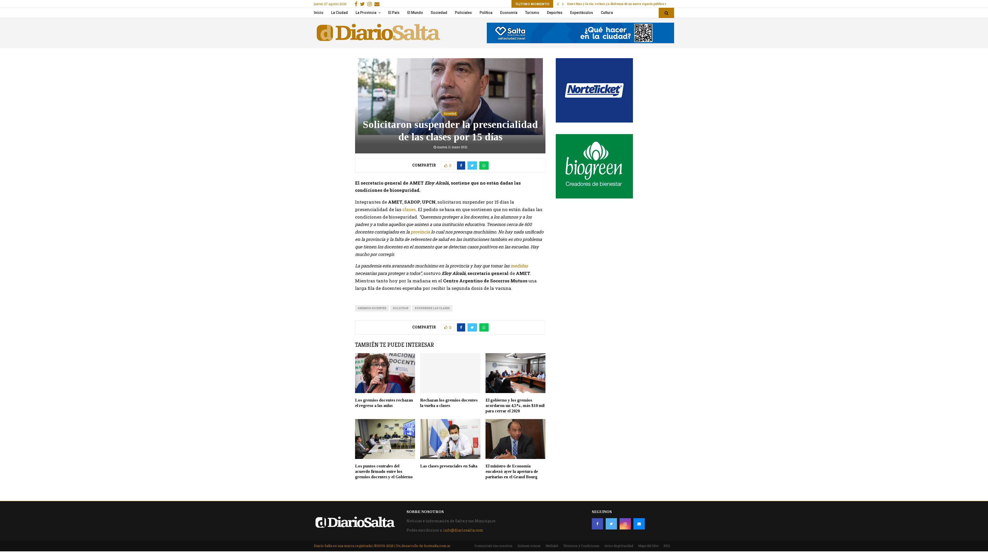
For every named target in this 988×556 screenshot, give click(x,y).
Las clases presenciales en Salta (448, 466)
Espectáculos (581, 13)
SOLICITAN (400, 308)
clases (408, 209)
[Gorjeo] (611, 523)
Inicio (318, 13)
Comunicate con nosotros (493, 546)
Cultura (607, 13)
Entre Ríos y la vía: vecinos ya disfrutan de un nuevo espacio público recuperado (624, 4)
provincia (420, 232)
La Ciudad (339, 13)
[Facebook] (597, 523)
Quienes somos (529, 546)
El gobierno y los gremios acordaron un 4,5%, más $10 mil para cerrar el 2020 (515, 405)
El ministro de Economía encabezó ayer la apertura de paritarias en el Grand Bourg (512, 471)
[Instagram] (625, 523)
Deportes (554, 13)
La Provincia (366, 13)
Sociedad (439, 13)
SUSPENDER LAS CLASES (432, 308)
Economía (508, 13)
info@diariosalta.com (463, 530)
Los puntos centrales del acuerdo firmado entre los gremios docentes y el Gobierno (384, 471)
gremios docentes (372, 308)
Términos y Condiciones (581, 546)
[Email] (639, 523)
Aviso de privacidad (618, 546)
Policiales (463, 13)
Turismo (532, 13)
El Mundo (415, 13)
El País (394, 13)
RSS (667, 546)
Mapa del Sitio (648, 546)
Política (486, 13)
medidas (519, 266)
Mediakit (551, 546)
